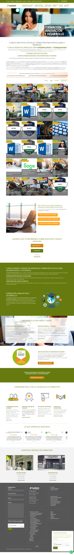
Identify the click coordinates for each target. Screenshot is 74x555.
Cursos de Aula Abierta (34, 530)
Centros (12, 1)
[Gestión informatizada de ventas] (14, 163)
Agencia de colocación (37, 1)
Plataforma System (54, 496)
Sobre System (9, 420)
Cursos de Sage (33, 527)
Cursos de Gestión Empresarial (35, 523)
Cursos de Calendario (34, 531)
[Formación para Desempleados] (37, 22)
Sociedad (29, 1)
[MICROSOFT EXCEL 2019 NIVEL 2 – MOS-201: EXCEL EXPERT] (60, 184)
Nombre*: (10, 488)
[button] (7, 437)
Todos (51, 80)
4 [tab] (37, 35)
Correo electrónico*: (12, 493)
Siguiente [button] (72, 23)
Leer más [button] (16, 441)
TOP (37, 546)
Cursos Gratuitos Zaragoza (56, 501)
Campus (31, 535)
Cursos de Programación (34, 519)
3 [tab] (36, 35)
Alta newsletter (53, 504)
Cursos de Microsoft (34, 526)
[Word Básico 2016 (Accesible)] (14, 148)
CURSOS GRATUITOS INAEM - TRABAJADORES (48, 223)
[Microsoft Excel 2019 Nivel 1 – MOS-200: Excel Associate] (29, 147)
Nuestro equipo (41, 415)
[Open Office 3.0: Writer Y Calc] (60, 128)
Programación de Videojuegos (56, 497)
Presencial (57, 80)
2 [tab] (35, 35)
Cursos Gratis (53, 505)
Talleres (31, 536)
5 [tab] (38, 35)
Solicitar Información (45, 363)
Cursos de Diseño (33, 518)
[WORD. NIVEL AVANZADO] (44, 148)
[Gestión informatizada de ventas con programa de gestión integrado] (29, 166)
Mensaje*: (10, 502)
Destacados (66, 6)
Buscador (61, 6)
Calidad (24, 1)
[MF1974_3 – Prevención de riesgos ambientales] (44, 92)
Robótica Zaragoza (54, 498)
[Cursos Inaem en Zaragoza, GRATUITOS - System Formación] (11, 5)
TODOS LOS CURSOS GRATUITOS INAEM (47, 214)
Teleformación (64, 80)
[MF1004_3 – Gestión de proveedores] (44, 165)
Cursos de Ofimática (34, 522)
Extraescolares (48, 6)
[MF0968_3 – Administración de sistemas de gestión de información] (60, 167)
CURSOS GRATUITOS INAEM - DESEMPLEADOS (48, 219)
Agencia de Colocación (58, 415)
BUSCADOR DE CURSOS (37, 377)
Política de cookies (54, 489)
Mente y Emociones (54, 500)
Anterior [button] (2, 23)
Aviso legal (52, 487)
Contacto (37, 245)
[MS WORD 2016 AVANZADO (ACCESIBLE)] (29, 111)
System (8, 1)
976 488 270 (64, 1)
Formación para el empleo (28, 6)
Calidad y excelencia (26, 417)
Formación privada (39, 6)
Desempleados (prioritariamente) (36, 513)
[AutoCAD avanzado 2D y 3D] (44, 130)
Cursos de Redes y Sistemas (35, 521)
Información (55, 6)
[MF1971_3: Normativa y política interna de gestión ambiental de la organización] (29, 186)
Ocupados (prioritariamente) (35, 514)
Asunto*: (9, 498)
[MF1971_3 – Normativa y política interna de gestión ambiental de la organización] (14, 92)
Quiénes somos (18, 1)
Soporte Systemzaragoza (55, 502)
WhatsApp (37, 250)
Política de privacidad (18, 521)
